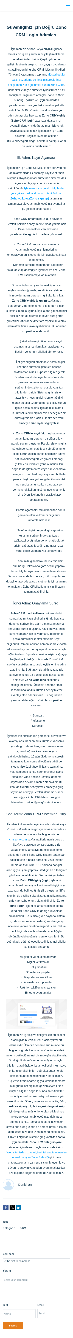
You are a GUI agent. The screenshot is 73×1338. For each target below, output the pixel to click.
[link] (36, 1001)
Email (40, 1304)
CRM (23, 1227)
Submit (13, 1325)
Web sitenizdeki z (18, 1152)
